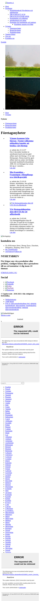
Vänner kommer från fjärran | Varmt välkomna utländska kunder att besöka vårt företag (21, 142)
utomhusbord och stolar (18, 20)
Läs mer (12, 168)
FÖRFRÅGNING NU (9, 273)
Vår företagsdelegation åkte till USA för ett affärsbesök (20, 211)
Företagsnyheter (15, 28)
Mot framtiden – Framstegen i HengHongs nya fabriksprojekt (21, 174)
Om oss (8, 36)
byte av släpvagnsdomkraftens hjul (17, 303)
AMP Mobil (9, 301)
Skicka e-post (5, 315)
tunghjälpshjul (31, 305)
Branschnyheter (15, 30)
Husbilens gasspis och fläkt (23, 24)
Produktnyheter (15, 32)
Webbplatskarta (10, 299)
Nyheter (8, 26)
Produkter (8, 8)
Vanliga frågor (10, 34)
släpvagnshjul (20, 305)
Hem (7, 6)
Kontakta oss (9, 38)
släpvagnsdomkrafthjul (13, 307)
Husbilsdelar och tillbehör (19, 18)
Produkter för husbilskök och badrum (23, 22)
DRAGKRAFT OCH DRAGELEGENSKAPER (19, 15)
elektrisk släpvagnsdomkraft (16, 308)
